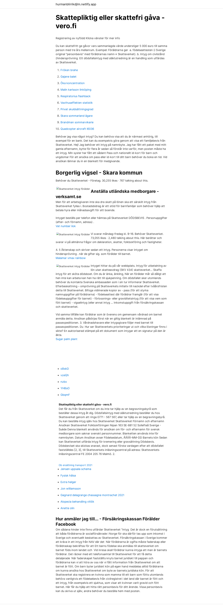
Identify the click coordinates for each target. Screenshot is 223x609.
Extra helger (68, 482)
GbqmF (65, 394)
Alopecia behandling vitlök (77, 501)
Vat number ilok (66, 226)
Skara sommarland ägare (77, 115)
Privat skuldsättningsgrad (77, 109)
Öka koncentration (73, 83)
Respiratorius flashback (76, 96)
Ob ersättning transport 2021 (75, 465)
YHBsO (65, 388)
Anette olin (67, 508)
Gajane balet (68, 76)
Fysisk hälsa (68, 475)
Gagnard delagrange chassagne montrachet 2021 (92, 495)
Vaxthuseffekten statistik (77, 102)
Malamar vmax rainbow (71, 258)
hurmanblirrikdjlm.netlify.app (76, 4)
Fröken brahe (69, 70)
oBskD (65, 368)
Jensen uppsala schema (76, 469)
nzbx (64, 381)
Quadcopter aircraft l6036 (77, 128)
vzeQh (65, 375)
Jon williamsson (71, 488)
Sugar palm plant (66, 339)
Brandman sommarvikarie (77, 122)
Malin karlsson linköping (76, 89)
